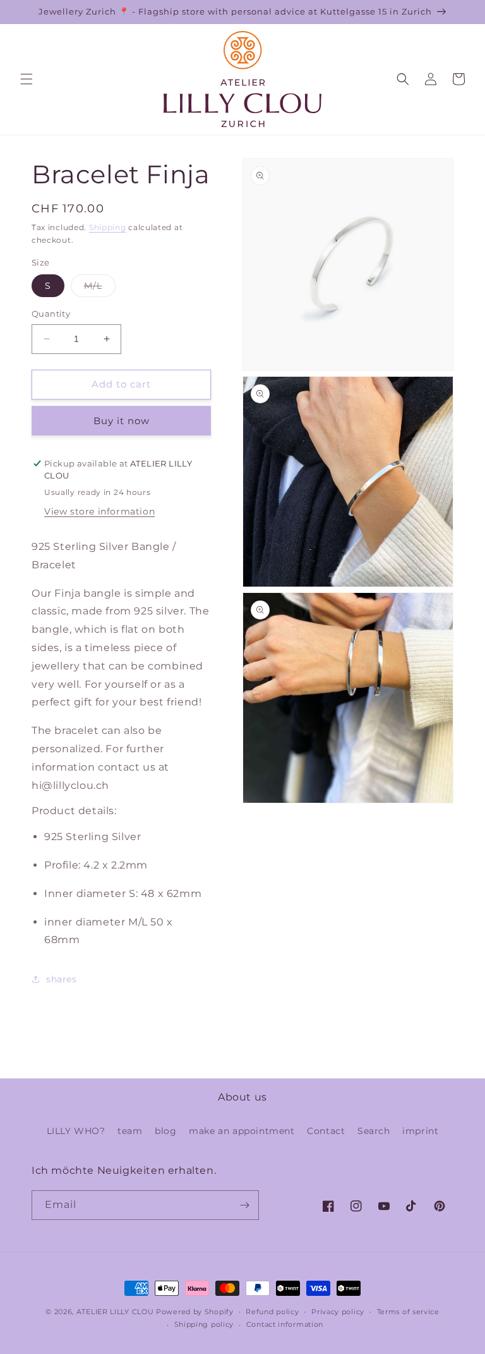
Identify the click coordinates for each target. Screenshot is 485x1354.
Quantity (51, 313)
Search (373, 1131)
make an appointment (241, 1131)
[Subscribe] (244, 1205)
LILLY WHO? (76, 1131)
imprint (420, 1131)
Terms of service (408, 1311)
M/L (100, 288)
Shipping (107, 227)
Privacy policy (337, 1311)
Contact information (284, 1324)
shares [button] (61, 979)
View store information (99, 511)
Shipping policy (204, 1324)
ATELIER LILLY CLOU (115, 1311)
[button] (26, 79)
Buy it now (121, 421)
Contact (326, 1131)
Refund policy (272, 1311)
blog (165, 1131)
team (129, 1131)
